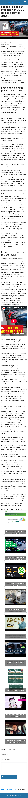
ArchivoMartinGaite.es (11, 2)
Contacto (9, 795)
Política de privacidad (16, 795)
